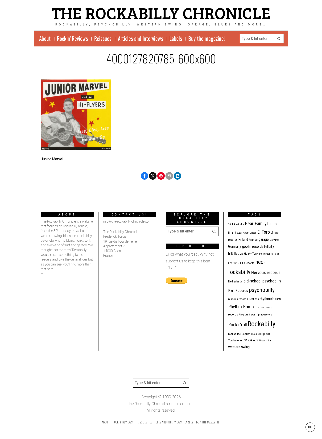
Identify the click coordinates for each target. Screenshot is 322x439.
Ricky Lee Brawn (247, 314)
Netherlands (235, 281)
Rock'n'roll (237, 324)
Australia (239, 224)
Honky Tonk (251, 253)
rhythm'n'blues (270, 299)
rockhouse (234, 333)
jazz (276, 253)
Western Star (265, 340)
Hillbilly (269, 246)
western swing (239, 347)
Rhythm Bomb (241, 307)
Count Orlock (249, 232)
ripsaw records (264, 314)
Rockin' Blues (249, 333)
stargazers (264, 333)
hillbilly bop (235, 253)
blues (272, 223)
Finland (243, 239)
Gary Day (274, 239)
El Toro (263, 232)
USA (245, 340)
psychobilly (262, 289)
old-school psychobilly (262, 280)
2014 (230, 224)
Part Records (238, 290)
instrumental (266, 253)
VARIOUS (253, 340)
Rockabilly (261, 324)
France (253, 239)
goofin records (252, 246)
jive (230, 263)
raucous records (238, 299)
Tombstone (235, 340)
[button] (279, 38)
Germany (234, 246)
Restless (254, 299)
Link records (247, 263)
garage (264, 239)
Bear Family (255, 223)
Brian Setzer (235, 232)
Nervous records (266, 272)
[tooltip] (144, 176)
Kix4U (236, 263)
